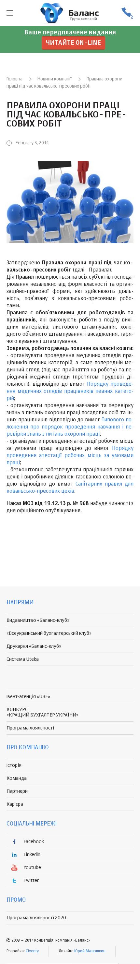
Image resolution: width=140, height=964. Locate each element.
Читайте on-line (73, 43)
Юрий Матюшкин (89, 951)
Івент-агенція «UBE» (28, 696)
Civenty (32, 951)
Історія (14, 765)
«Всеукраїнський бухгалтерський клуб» (49, 633)
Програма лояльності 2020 (36, 917)
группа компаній (70, 13)
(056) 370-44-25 (127, 13)
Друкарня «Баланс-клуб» (34, 646)
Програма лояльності (30, 728)
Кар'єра (15, 804)
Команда (17, 778)
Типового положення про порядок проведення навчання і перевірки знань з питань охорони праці (70, 427)
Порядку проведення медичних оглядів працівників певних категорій (70, 391)
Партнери (17, 791)
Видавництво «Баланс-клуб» (38, 620)
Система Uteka (23, 659)
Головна (14, 79)
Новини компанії (54, 79)
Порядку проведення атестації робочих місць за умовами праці (70, 455)
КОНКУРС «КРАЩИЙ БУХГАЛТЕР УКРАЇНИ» (42, 712)
